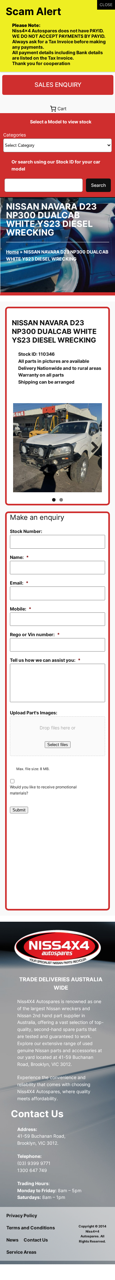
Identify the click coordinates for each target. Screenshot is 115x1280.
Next (92, 447)
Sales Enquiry (57, 84)
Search (98, 185)
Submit (19, 810)
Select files (57, 744)
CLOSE (106, 4)
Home (12, 251)
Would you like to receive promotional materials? (43, 790)
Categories (14, 134)
